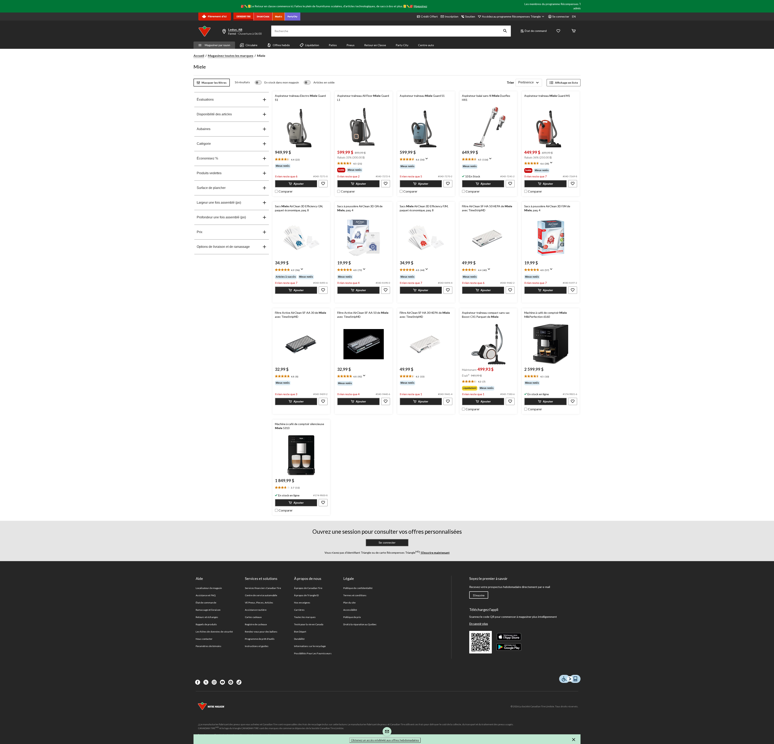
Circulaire (251, 45)
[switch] (277, 82)
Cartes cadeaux (253, 617)
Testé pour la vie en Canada (308, 624)
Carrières (299, 609)
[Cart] (574, 31)
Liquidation (312, 45)
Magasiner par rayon (217, 45)
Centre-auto (426, 45)
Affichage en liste (566, 82)
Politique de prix (352, 617)
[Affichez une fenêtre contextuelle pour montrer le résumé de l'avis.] (427, 159)
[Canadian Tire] (243, 17)
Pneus (350, 45)
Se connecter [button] (560, 16)
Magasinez (420, 6)
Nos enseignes (302, 602)
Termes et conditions (354, 595)
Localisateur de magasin (209, 588)
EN (574, 16)
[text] (301, 159)
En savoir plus (478, 623)
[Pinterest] (230, 682)
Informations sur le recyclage (310, 646)
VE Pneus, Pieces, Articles (259, 602)
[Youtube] (222, 682)
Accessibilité (350, 609)
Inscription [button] (451, 16)
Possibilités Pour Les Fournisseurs (313, 653)
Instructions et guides (256, 646)
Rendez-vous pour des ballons (261, 631)
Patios (333, 45)
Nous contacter (204, 638)
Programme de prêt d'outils (260, 638)
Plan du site (349, 602)
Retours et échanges (207, 617)
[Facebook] (197, 682)
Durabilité (299, 638)
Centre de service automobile (261, 595)
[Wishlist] (558, 31)
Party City (402, 45)
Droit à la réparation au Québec (360, 624)
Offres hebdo (281, 45)
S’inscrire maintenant (435, 552)
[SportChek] (263, 17)
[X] (205, 682)
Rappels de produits (206, 624)
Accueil (199, 55)
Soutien (470, 16)
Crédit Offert (429, 16)
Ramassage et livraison (208, 609)
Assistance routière (255, 609)
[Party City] (292, 17)
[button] (505, 31)
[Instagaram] (214, 682)
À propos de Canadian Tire (308, 588)
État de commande (206, 602)
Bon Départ (300, 631)
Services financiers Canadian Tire (263, 588)
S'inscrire (479, 595)
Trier (510, 82)
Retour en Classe (375, 45)
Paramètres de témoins (208, 646)
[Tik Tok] (238, 682)
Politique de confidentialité (357, 588)
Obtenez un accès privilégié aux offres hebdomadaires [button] (385, 740)
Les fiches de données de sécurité (214, 631)
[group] (301, 166)
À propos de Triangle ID (306, 595)
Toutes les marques (305, 617)
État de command (536, 30)
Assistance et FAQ (206, 595)
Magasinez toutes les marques (230, 55)
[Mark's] (279, 17)
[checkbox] (284, 191)
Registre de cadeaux (256, 624)
